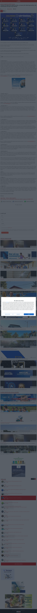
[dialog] (18, 306)
